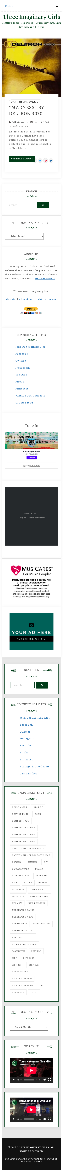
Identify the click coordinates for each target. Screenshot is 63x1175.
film (15, 883)
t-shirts (41, 299)
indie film (37, 889)
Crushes (33, 862)
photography (41, 924)
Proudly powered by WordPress (25, 1159)
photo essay (19, 924)
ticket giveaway (22, 978)
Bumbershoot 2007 (23, 828)
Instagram (22, 367)
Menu (9, 5)
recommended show (24, 944)
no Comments (19, 126)
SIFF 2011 (17, 965)
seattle (36, 951)
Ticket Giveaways (22, 985)
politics (17, 937)
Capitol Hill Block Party (28, 848)
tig (42, 985)
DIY (46, 862)
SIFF (14, 958)
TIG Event (18, 992)
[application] (31, 1070)
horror (42, 883)
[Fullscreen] (49, 1079)
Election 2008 (21, 876)
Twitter (20, 360)
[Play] (13, 1079)
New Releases (36, 903)
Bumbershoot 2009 (23, 841)
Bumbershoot (20, 821)
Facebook (21, 353)
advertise (26, 299)
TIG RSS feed (24, 402)
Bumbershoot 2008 (23, 835)
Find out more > (45, 278)
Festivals (42, 876)
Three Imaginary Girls (31, 17)
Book (38, 814)
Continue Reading (22, 159)
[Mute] (44, 1079)
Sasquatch (18, 951)
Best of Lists (20, 814)
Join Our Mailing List (30, 346)
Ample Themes (33, 1161)
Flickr (19, 381)
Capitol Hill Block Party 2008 (31, 855)
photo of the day (23, 930)
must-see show (39, 896)
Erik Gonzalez (20, 122)
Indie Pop (18, 896)
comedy (16, 862)
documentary (20, 869)
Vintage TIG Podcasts (30, 395)
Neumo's (17, 903)
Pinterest (21, 388)
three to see (20, 972)
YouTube (21, 374)
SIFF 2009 (28, 958)
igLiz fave (18, 889)
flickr (28, 883)
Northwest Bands (23, 910)
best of (38, 807)
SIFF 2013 (34, 965)
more (53, 299)
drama (39, 869)
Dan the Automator (25, 101)
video (34, 992)
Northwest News (22, 917)
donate (11, 299)
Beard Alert (19, 807)
